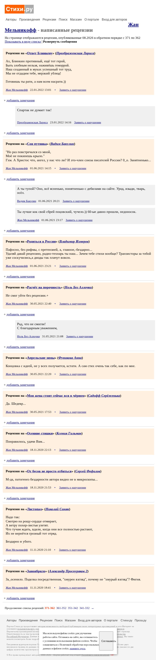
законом (120, 629)
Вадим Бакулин (62, 144)
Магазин (76, 19)
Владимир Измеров (74, 241)
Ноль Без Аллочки (78, 287)
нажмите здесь (77, 648)
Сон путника (37, 144)
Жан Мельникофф (17, 89)
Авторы (11, 19)
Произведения (29, 19)
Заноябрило (36, 571)
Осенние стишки (40, 433)
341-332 (85, 608)
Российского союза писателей (95, 655)
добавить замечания (20, 100)
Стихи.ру (126, 620)
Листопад (34, 509)
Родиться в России (41, 241)
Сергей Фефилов (87, 471)
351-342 (73, 608)
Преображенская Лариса (75, 53)
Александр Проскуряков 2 (68, 571)
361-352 (61, 608)
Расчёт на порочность (44, 287)
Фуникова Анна (70, 358)
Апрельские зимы (41, 358)
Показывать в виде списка (23, 41)
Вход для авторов (114, 19)
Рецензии (49, 19)
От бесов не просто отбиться (49, 471)
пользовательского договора (30, 629)
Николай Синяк (57, 509)
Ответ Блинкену (40, 53)
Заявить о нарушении (72, 89)
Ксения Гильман (69, 433)
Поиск (63, 19)
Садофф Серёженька (104, 395)
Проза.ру (140, 620)
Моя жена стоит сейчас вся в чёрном (55, 395)
